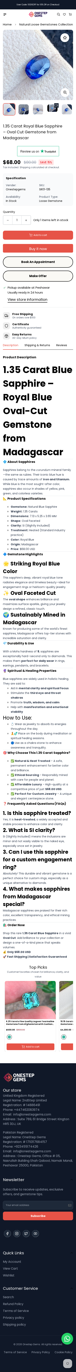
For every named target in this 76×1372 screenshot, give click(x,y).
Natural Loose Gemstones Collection (46, 24)
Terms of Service (16, 1311)
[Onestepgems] (38, 14)
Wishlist (8, 1275)
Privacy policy (13, 1317)
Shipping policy (14, 1324)
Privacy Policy (41, 1352)
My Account (12, 1261)
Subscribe (38, 1216)
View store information (27, 299)
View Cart (10, 1268)
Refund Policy (13, 1304)
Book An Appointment (38, 262)
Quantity (9, 212)
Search (8, 1297)
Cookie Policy (63, 1352)
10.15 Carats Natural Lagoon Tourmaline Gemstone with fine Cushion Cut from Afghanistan (28, 1023)
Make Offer (38, 276)
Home (7, 24)
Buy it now (38, 248)
